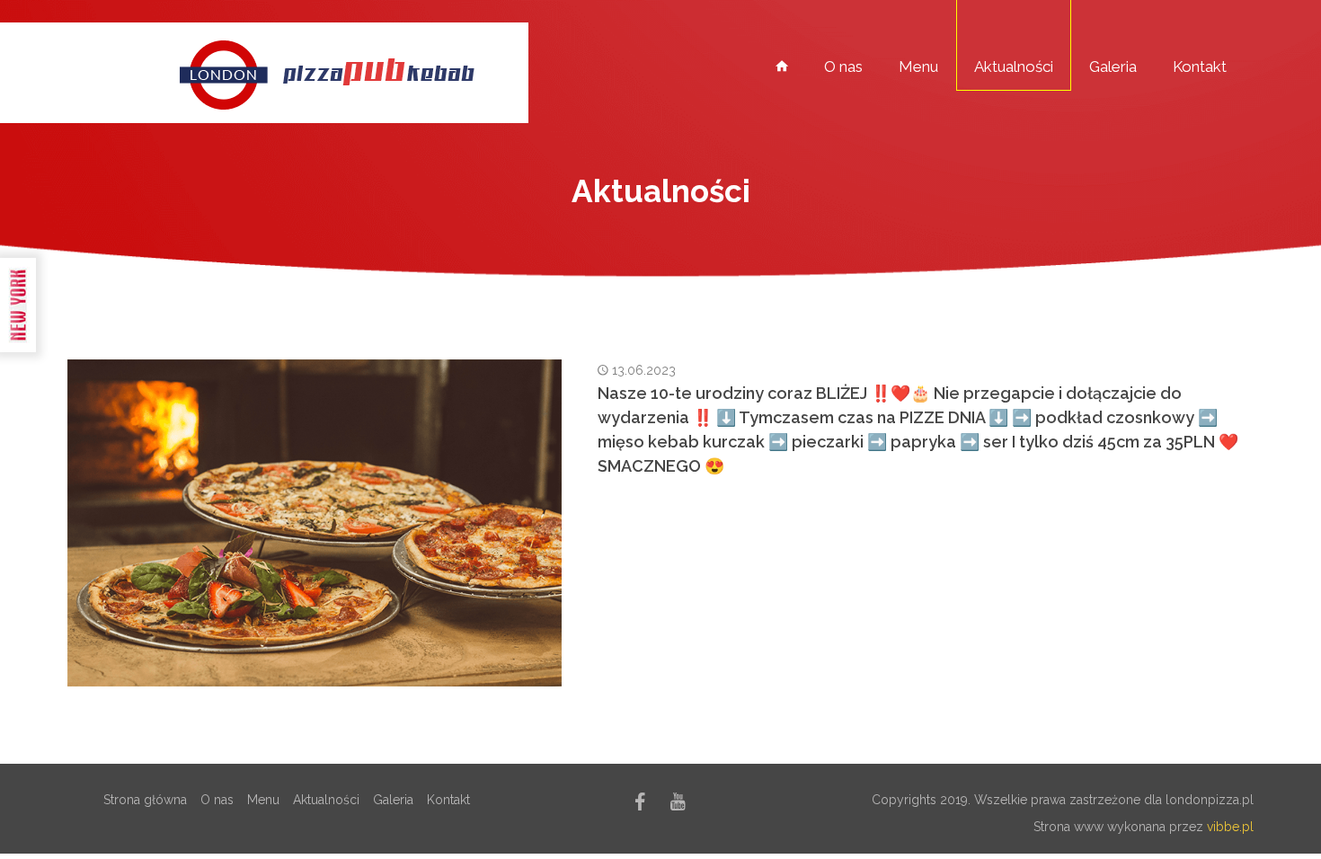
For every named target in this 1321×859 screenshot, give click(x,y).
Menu (918, 66)
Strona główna (145, 800)
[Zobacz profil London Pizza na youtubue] (678, 804)
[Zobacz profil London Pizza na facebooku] (640, 804)
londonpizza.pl (1210, 800)
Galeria (1113, 66)
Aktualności (1013, 66)
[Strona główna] (782, 66)
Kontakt (1200, 66)
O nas (843, 66)
